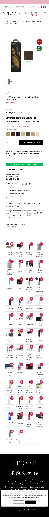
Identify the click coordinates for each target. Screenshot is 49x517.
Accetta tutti (30, 502)
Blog (37, 7)
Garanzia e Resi (13, 482)
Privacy (14, 484)
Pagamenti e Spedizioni (31, 480)
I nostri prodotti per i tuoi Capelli (21, 236)
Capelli (16, 21)
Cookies (42, 482)
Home (7, 21)
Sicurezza (33, 482)
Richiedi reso (36, 484)
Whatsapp (11, 7)
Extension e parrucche (31, 21)
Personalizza (19, 502)
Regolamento (24, 484)
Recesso (24, 482)
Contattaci (30, 7)
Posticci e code (10, 24)
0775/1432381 (20, 7)
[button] (8, 134)
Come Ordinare (15, 480)
